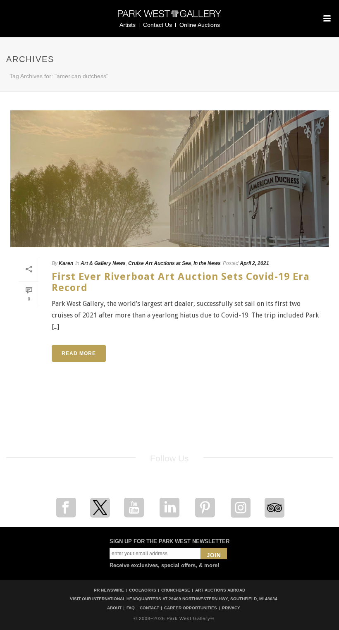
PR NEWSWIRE (109, 590)
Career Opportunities (190, 608)
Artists (127, 24)
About (114, 608)
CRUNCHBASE (175, 590)
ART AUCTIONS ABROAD (220, 590)
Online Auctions (199, 24)
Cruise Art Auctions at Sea (159, 263)
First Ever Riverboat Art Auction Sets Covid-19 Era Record (181, 282)
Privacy (231, 608)
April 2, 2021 (254, 263)
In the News (207, 263)
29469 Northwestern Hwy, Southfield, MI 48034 (223, 599)
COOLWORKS (142, 590)
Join (214, 555)
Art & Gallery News (103, 263)
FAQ (131, 608)
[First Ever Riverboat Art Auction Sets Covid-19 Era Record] (169, 178)
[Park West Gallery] (169, 17)
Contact (149, 608)
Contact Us (157, 24)
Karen (66, 263)
